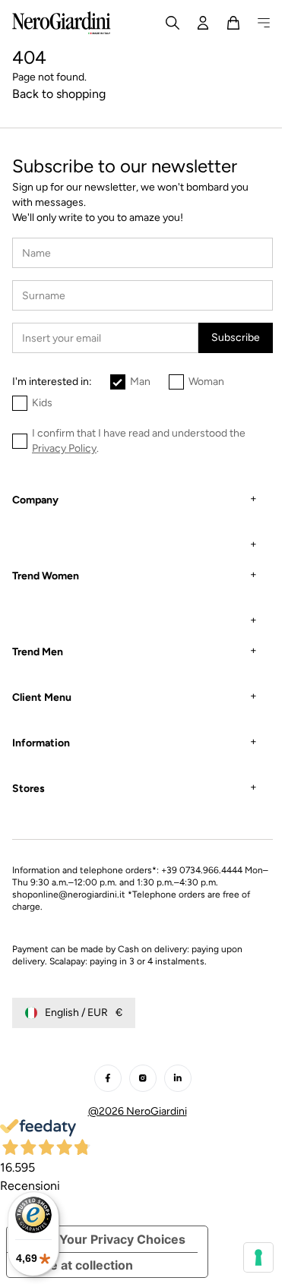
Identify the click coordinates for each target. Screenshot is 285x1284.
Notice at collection (76, 1265)
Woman (206, 381)
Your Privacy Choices (122, 1239)
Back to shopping (59, 94)
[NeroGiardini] (61, 22)
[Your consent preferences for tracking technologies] (247, 1257)
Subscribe (235, 337)
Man (140, 381)
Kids (42, 402)
